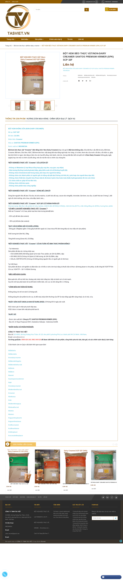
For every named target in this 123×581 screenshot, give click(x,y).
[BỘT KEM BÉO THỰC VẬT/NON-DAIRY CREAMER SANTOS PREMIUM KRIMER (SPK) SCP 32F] (76, 466)
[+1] (90, 80)
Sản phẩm (39, 39)
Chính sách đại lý (55, 39)
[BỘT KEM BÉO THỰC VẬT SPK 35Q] (47, 466)
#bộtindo (80, 75)
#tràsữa (93, 77)
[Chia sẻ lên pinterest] (86, 80)
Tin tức (70, 39)
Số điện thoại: (9, 523)
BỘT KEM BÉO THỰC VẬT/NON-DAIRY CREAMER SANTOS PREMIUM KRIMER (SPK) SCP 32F (76, 483)
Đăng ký (7, 1)
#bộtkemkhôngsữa (101, 75)
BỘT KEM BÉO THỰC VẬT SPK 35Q (47, 483)
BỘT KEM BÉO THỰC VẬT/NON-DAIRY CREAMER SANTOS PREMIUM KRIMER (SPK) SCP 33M (104, 482)
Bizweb (43, 541)
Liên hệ (81, 39)
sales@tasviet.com (90, 1)
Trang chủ (11, 39)
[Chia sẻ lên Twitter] (82, 80)
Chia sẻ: (65, 81)
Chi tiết (9, 490)
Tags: (65, 76)
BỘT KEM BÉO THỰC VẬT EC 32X (19, 483)
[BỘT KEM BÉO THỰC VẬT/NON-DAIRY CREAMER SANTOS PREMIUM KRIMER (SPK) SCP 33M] (104, 465)
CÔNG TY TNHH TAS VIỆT (13, 511)
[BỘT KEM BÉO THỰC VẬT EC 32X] (19, 466)
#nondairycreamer (112, 75)
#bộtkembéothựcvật (89, 75)
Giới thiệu (24, 39)
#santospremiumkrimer (84, 77)
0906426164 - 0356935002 (111, 1)
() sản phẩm (112, 9)
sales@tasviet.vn (19, 337)
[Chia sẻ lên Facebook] (79, 80)
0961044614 (8, 526)
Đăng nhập (15, 1)
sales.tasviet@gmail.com (12, 533)
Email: (7, 530)
